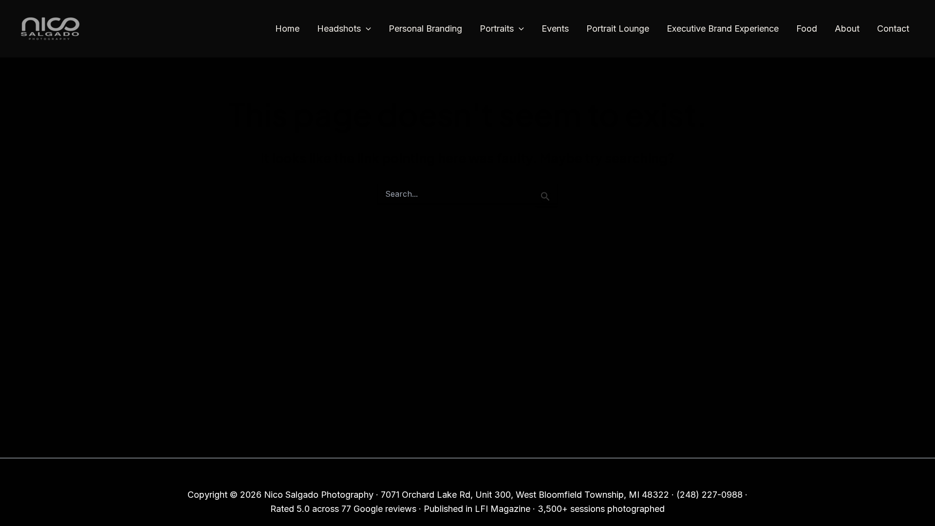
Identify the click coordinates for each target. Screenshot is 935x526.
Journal (421, 475)
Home (287, 28)
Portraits (497, 28)
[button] (366, 29)
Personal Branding (425, 28)
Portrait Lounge (617, 28)
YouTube (511, 475)
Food (806, 28)
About (847, 28)
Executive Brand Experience (723, 28)
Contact (893, 28)
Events (555, 28)
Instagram (465, 475)
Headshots (339, 28)
